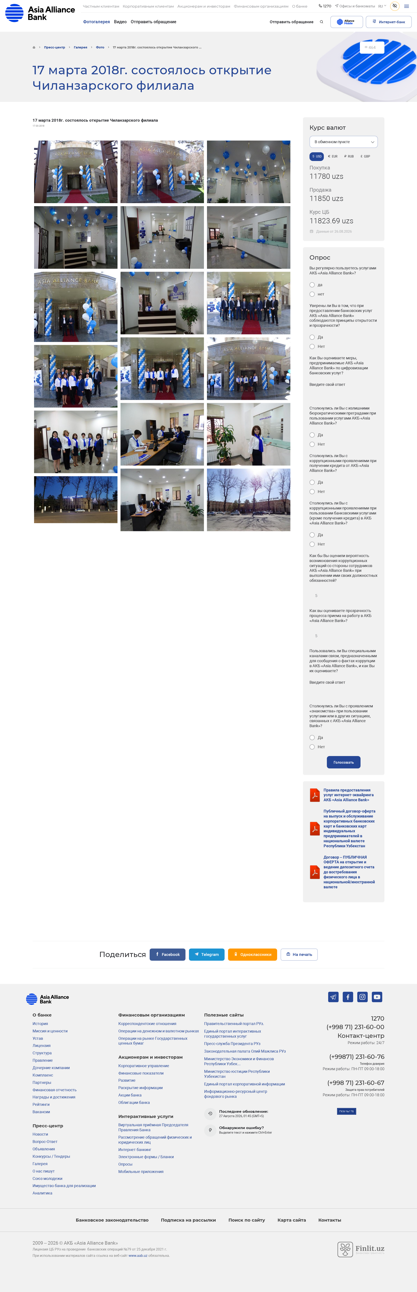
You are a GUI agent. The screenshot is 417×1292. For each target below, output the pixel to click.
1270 (377, 1018)
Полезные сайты (224, 1015)
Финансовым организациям (151, 1015)
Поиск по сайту (246, 1220)
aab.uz (40, 15)
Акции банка (130, 1095)
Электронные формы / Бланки (146, 1156)
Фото (100, 47)
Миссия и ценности (50, 1031)
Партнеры (42, 1082)
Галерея (80, 47)
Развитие (127, 1080)
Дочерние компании (51, 1067)
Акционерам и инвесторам (150, 1057)
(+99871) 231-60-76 (356, 1056)
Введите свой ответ (327, 384)
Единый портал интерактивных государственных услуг (232, 1033)
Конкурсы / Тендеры (51, 1156)
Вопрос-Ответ (45, 1141)
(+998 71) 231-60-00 (355, 1027)
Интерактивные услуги (145, 1116)
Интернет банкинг (134, 1149)
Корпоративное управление (143, 1065)
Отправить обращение (153, 21)
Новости (40, 1134)
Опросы (125, 1164)
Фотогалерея (96, 21)
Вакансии (41, 1112)
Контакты (329, 1220)
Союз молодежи (47, 1178)
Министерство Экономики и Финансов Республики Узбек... (239, 1061)
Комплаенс (43, 1075)
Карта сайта (292, 1220)
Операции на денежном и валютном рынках (158, 1031)
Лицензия (42, 1045)
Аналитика (42, 1193)
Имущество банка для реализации (64, 1185)
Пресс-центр (54, 47)
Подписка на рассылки (188, 1220)
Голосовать (344, 762)
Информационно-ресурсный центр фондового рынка (235, 1094)
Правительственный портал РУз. (234, 1023)
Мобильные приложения (141, 1171)
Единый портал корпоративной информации (244, 1084)
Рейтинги (41, 1104)
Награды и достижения (54, 1097)
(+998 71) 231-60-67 (355, 1082)
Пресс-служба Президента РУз (232, 1043)
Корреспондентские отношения (147, 1023)
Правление (43, 1060)
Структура (42, 1053)
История (40, 1023)
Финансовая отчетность (55, 1090)
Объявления (44, 1149)
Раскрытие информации (140, 1087)
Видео (120, 21)
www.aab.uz (138, 1256)
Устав (38, 1038)
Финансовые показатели (141, 1073)
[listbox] (343, 142)
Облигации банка (134, 1102)
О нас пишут (44, 1171)
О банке (42, 1015)
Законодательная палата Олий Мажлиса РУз (245, 1051)
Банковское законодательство (112, 1220)
